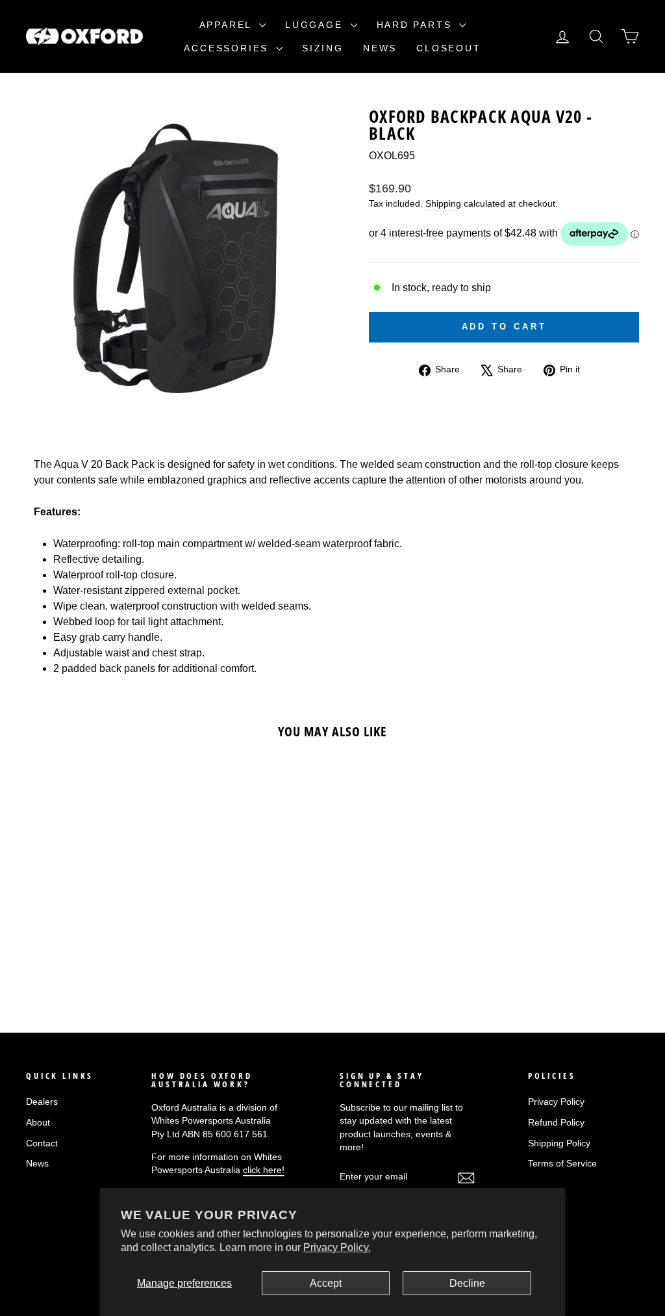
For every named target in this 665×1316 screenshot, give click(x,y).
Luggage (316, 24)
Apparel (227, 24)
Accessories (228, 48)
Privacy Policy (556, 1102)
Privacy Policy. (337, 1247)
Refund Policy (556, 1123)
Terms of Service (562, 1163)
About (38, 1123)
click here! (263, 1170)
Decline (467, 1283)
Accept (326, 1283)
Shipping (443, 204)
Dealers (42, 1102)
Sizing (323, 48)
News (380, 48)
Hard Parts (417, 24)
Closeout (448, 48)
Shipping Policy (559, 1143)
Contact (42, 1143)
